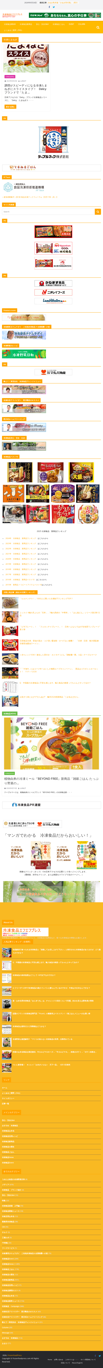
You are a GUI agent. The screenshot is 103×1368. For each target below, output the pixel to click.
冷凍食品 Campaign (10, 1306)
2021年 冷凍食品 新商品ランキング (21, 553)
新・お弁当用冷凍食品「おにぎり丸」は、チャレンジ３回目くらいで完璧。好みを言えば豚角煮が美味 (53, 1001)
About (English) (77, 1363)
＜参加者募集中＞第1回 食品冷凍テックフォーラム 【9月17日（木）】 (30, 197)
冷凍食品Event (8, 1162)
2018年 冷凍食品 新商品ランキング (21, 569)
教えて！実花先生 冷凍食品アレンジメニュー (20, 1322)
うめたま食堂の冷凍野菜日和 (13, 1179)
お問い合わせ (58, 1359)
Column (81, 24)
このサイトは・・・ (72, 1359)
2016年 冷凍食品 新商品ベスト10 (20, 579)
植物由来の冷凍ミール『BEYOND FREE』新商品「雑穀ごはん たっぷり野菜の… (51, 781)
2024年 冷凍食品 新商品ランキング (21, 538)
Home (50, 1359)
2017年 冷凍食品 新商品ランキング (21, 574)
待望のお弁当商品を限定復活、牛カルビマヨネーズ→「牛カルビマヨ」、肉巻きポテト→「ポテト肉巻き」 (55, 1052)
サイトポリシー (8, 1098)
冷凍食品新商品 (26, 24)
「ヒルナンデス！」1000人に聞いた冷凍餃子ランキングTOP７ (46, 598)
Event (71, 24)
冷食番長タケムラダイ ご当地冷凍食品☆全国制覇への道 (25, 1253)
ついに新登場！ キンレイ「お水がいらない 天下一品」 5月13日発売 (41, 1064)
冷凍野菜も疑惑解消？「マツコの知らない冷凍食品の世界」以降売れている (42, 1039)
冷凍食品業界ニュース (11, 1301)
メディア (5, 1184)
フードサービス (8, 1248)
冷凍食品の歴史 (8, 1146)
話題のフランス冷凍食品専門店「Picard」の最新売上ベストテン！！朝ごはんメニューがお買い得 (51, 1013)
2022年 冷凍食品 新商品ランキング (21, 548)
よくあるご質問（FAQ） (13, 30)
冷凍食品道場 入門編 (11, 1206)
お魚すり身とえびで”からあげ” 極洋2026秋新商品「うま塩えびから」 (50, 697)
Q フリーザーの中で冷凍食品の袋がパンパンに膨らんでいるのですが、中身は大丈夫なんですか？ (51, 988)
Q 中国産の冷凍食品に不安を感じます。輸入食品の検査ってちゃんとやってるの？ (55, 683)
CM (3, 1227)
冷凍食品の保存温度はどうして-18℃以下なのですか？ (34, 975)
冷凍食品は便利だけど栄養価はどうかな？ (29, 1026)
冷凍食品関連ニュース (11, 1211)
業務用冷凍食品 (8, 1221)
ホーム (4, 1087)
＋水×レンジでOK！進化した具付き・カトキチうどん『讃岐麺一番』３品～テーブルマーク (58, 654)
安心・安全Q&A (42, 24)
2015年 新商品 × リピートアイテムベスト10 (24, 584)
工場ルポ (5, 1237)
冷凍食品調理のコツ (10, 1290)
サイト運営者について (88, 1359)
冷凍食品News (10, 24)
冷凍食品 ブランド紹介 (11, 1190)
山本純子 (23, 81)
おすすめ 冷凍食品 (10, 1125)
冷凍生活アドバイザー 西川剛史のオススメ (19, 1311)
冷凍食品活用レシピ (10, 1136)
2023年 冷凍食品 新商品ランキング (21, 543)
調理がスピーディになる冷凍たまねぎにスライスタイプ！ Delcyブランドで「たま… (26, 89)
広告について (65, 1363)
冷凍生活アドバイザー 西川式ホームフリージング (22, 1317)
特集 (4, 1200)
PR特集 (5, 1243)
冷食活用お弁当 (8, 1216)
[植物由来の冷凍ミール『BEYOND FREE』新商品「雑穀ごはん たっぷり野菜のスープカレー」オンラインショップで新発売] (51, 719)
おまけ (4, 1343)
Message (5, 1333)
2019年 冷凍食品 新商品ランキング (21, 564)
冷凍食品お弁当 (8, 1131)
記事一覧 (5, 1103)
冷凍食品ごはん (59, 24)
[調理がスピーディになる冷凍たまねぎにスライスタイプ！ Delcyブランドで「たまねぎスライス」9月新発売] (26, 58)
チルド (4, 1232)
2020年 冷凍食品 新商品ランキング (21, 559)
